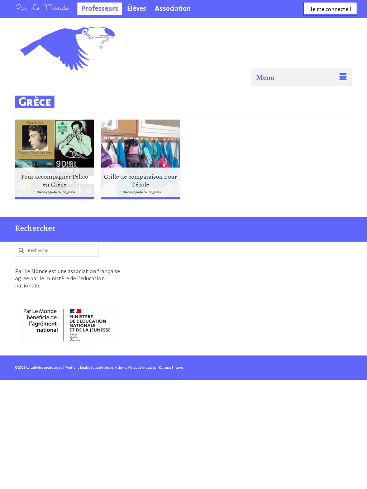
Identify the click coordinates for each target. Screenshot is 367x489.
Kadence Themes (171, 367)
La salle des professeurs (54, 37)
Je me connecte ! (330, 9)
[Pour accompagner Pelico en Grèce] (54, 159)
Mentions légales (78, 367)
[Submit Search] (20, 250)
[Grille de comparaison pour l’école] (140, 159)
